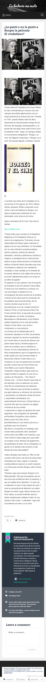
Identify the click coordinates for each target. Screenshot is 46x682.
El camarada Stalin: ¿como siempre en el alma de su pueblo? (24, 611)
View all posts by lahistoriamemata (22, 580)
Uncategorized (14, 596)
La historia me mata (23, 6)
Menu (8, 15)
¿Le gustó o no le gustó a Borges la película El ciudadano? (21, 30)
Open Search (42, 15)
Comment (32, 650)
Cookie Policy (8, 673)
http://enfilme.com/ (12, 229)
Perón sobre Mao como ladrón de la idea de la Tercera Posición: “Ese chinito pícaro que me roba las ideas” (24, 604)
